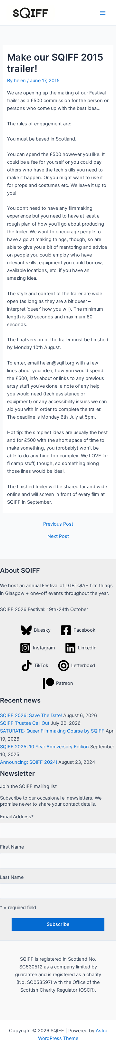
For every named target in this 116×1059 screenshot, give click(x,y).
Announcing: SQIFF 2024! (28, 762)
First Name (12, 847)
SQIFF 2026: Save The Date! (31, 715)
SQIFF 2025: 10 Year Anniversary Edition (44, 747)
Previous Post (58, 524)
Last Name (12, 877)
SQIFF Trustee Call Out (24, 723)
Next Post (58, 536)
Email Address (17, 817)
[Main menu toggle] (103, 13)
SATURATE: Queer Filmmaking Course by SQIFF (52, 731)
